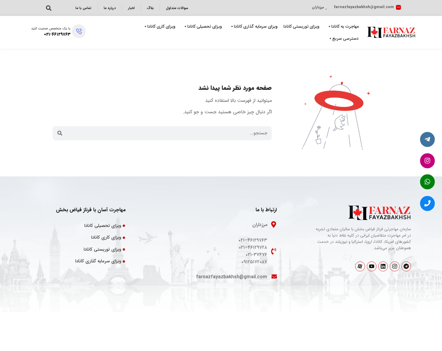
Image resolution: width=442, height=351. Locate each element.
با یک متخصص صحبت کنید (50, 28)
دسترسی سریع (345, 38)
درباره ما (110, 8)
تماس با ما (83, 8)
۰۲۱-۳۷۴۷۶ (256, 254)
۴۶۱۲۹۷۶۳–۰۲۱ (252, 240)
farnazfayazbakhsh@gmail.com (364, 7)
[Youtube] (371, 266)
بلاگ (150, 8)
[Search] (60, 133)
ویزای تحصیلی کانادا (204, 26)
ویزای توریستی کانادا (301, 26)
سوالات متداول (177, 8)
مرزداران (318, 7)
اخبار (131, 8)
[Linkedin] (383, 266)
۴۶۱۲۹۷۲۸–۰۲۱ (253, 247)
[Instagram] (394, 266)
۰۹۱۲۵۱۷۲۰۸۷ (254, 262)
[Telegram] (406, 266)
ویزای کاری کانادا (161, 26)
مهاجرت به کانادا (345, 26)
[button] (49, 8)
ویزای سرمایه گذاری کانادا (256, 26)
